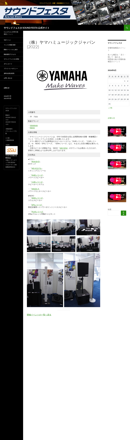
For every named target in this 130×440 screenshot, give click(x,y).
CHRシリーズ (37, 182)
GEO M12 (63, 148)
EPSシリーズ (37, 205)
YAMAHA (34, 125)
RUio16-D (36, 161)
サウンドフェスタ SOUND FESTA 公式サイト (27, 27)
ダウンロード (8, 64)
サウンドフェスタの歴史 (11, 59)
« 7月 (110, 108)
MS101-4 (35, 189)
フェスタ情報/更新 (9, 45)
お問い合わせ (8, 78)
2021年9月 (7, 98)
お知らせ (111, 118)
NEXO (32, 128)
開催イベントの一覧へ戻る (39, 314)
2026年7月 (7, 96)
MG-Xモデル (37, 168)
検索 (109, 209)
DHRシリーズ (37, 175)
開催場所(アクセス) (10, 54)
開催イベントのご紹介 (11, 49)
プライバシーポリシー (11, 68)
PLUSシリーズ (37, 212)
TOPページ (7, 40)
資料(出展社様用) (9, 73)
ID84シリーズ (37, 198)
